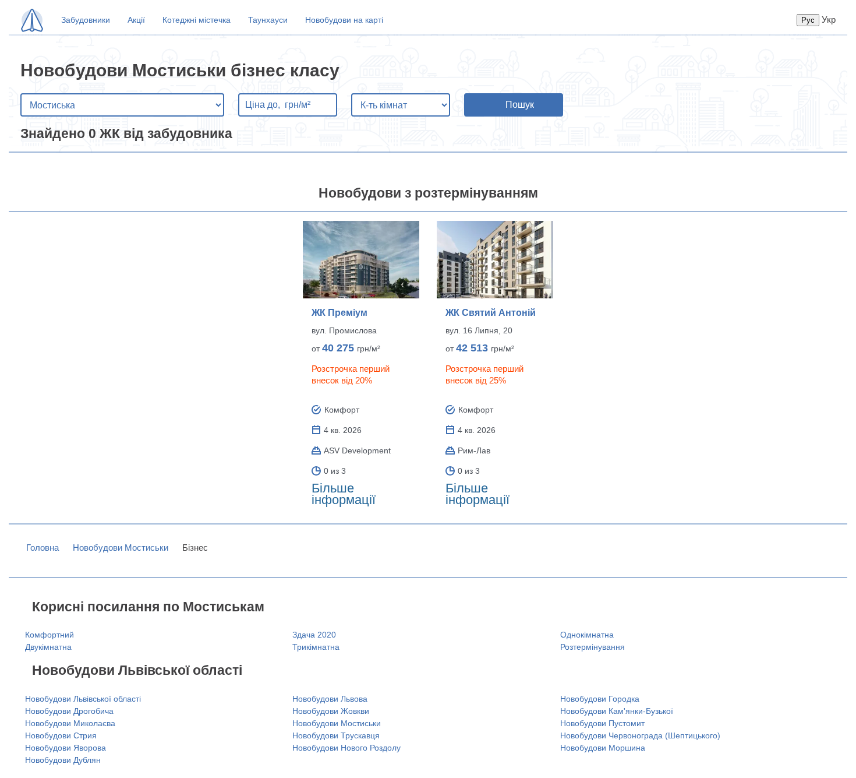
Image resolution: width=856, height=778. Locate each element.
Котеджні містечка (196, 19)
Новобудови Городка (599, 698)
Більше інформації (344, 494)
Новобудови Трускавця (336, 735)
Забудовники (85, 19)
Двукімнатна (48, 647)
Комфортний (49, 634)
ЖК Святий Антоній (490, 313)
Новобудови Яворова (65, 747)
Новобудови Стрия (61, 735)
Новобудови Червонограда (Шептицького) (640, 735)
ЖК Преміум (339, 313)
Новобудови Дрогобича (69, 711)
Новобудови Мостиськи (120, 547)
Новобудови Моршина (602, 747)
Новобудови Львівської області (83, 698)
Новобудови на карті (344, 19)
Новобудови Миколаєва (70, 723)
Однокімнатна (587, 634)
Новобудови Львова (329, 698)
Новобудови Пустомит (602, 723)
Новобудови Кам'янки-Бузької (616, 711)
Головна (42, 547)
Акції (136, 19)
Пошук (519, 105)
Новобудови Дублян (63, 760)
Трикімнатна (315, 647)
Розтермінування (592, 647)
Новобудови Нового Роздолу (346, 747)
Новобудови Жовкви (330, 711)
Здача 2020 (314, 634)
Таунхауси (268, 19)
